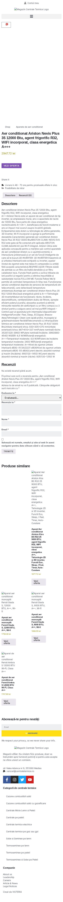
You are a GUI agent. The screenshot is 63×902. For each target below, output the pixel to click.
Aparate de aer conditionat (29, 126)
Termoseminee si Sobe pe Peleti (22, 859)
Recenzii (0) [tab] (25, 195)
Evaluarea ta (9, 393)
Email (5, 429)
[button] (31, 16)
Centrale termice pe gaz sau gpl (22, 831)
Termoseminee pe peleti (18, 852)
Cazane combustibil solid (18, 796)
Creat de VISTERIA (12, 892)
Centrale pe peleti (15, 817)
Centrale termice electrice (19, 824)
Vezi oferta (11, 165)
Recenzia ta (8, 402)
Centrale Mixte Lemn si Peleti (20, 810)
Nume (5, 419)
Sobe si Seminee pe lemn (18, 838)
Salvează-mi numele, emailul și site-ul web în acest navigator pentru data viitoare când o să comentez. (28, 444)
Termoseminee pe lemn (17, 845)
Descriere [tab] (10, 195)
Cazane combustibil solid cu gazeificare (26, 803)
